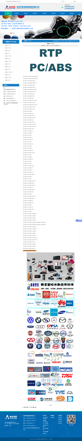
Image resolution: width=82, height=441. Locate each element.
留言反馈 (60, 421)
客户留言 (63, 13)
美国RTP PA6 (8, 45)
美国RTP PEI (7, 58)
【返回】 (50, 405)
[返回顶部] (79, 24)
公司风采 (44, 13)
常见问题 (52, 417)
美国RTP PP (7, 69)
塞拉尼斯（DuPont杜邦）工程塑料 (45, 422)
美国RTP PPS (8, 66)
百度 (10, 425)
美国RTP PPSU (8, 77)
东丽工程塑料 (45, 431)
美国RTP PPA (8, 64)
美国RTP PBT (8, 50)
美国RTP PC (7, 53)
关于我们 (16, 13)
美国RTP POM (8, 61)
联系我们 (72, 13)
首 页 (8, 13)
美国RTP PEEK (8, 56)
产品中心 (26, 13)
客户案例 (53, 13)
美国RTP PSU (8, 80)
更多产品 (45, 433)
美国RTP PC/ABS (8, 72)
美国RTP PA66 (8, 47)
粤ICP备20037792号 (11, 423)
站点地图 (50, 439)
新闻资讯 (35, 13)
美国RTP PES (8, 74)
